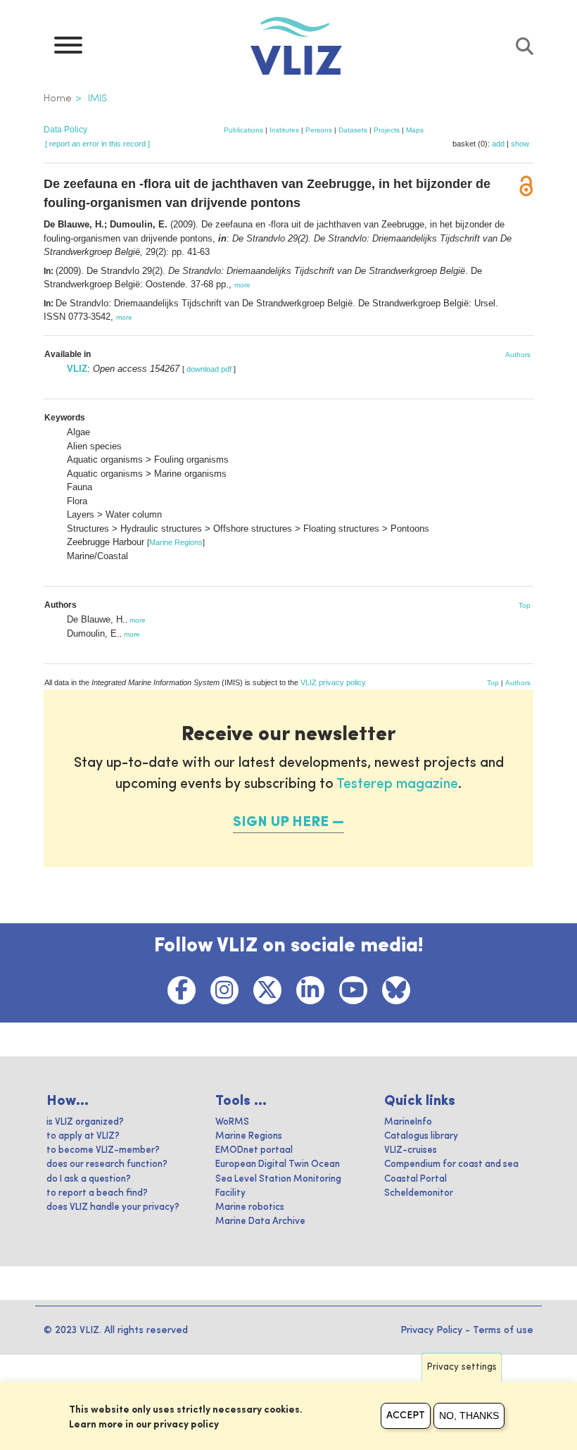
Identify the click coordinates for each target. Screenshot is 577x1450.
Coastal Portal (415, 1179)
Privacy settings (462, 1367)
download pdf (209, 369)
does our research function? (106, 1164)
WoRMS (232, 1122)
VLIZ (77, 368)
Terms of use (503, 1330)
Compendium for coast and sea (451, 1164)
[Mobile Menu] (68, 48)
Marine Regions (176, 542)
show (520, 143)
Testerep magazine (397, 784)
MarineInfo (408, 1122)
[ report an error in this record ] (97, 143)
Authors (518, 354)
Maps (415, 130)
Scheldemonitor (418, 1193)
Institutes (284, 130)
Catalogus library (421, 1136)
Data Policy (65, 130)
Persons (318, 130)
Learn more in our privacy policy (144, 1425)
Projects (387, 130)
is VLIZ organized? (85, 1122)
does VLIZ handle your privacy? (112, 1207)
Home (58, 99)
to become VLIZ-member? (103, 1150)
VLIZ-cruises (410, 1150)
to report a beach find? (97, 1193)
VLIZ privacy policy (333, 682)
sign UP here (281, 822)
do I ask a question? (88, 1179)
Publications (243, 130)
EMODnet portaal (254, 1150)
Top (525, 605)
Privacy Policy (431, 1330)
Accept (405, 1415)
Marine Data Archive (260, 1221)
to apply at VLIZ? (83, 1136)
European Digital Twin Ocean (277, 1164)
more (242, 285)
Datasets (352, 130)
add (498, 143)
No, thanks (469, 1415)
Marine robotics (249, 1207)
